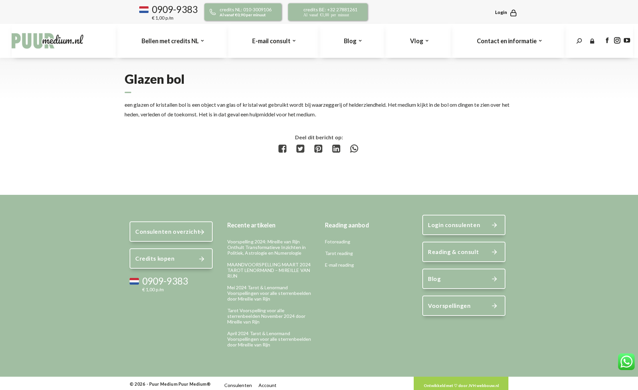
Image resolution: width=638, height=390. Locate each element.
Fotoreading (338, 241)
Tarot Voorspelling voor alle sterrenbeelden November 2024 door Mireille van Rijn (266, 316)
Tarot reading (339, 253)
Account (268, 385)
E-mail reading (339, 265)
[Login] (502, 12)
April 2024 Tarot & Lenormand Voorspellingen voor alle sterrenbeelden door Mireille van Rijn (269, 338)
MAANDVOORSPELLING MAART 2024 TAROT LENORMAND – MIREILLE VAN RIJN (269, 270)
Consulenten (238, 385)
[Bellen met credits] (250, 12)
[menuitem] (172, 41)
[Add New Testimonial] (461, 385)
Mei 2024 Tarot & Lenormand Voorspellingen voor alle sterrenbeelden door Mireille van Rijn (269, 293)
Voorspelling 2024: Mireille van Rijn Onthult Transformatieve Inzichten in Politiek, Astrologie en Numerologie (266, 247)
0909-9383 (175, 9)
